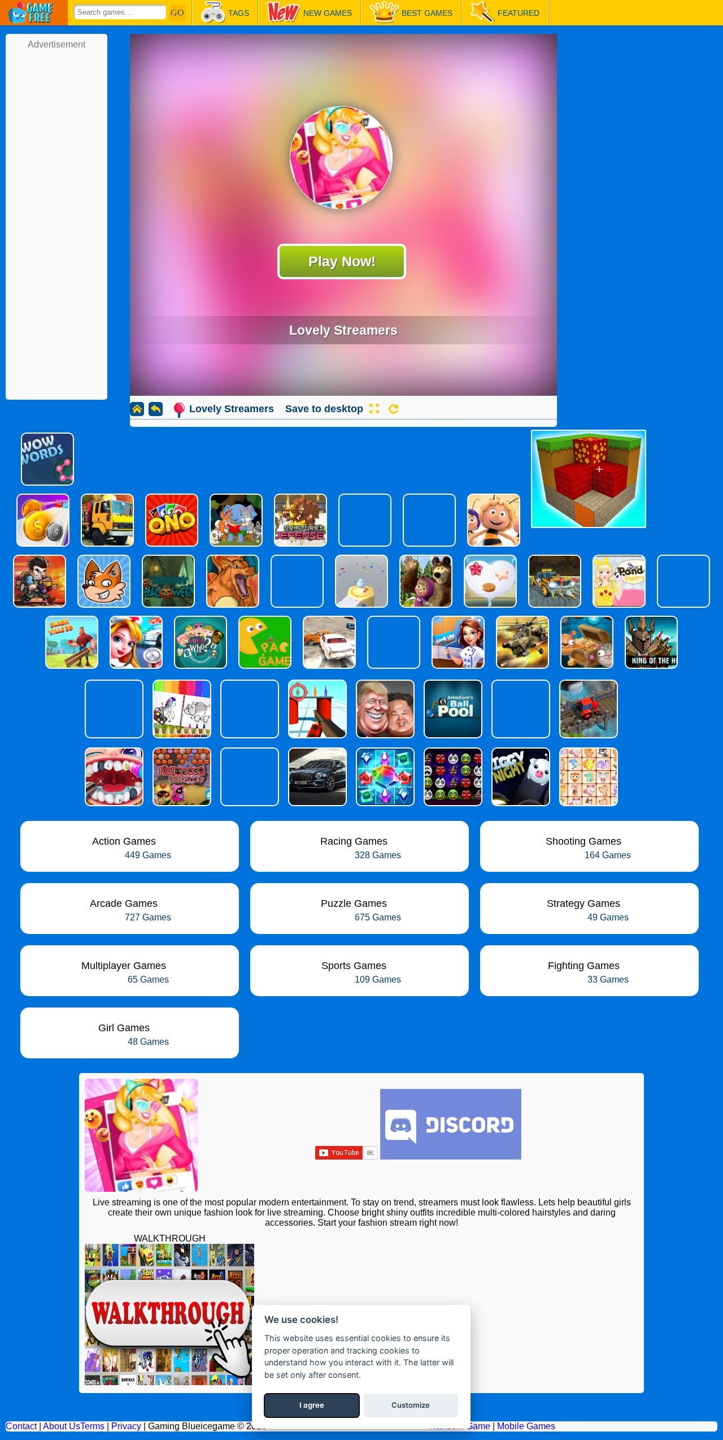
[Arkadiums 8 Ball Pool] (452, 709)
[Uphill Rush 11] (248, 709)
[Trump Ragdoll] (384, 709)
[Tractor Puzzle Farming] (587, 709)
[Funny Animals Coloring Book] (181, 709)
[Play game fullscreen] (374, 409)
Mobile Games (526, 1426)
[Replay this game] (393, 409)
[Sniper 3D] (113, 709)
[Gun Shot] (316, 709)
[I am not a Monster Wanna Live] (519, 709)
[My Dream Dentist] (113, 776)
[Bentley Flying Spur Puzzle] (316, 776)
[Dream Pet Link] (587, 776)
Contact (21, 1426)
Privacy (126, 1426)
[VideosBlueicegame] (169, 1382)
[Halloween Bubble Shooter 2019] (181, 776)
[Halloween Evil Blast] (452, 776)
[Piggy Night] (519, 776)
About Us (61, 1426)
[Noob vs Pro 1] (248, 776)
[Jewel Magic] (384, 776)
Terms (92, 1426)
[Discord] (450, 1156)
